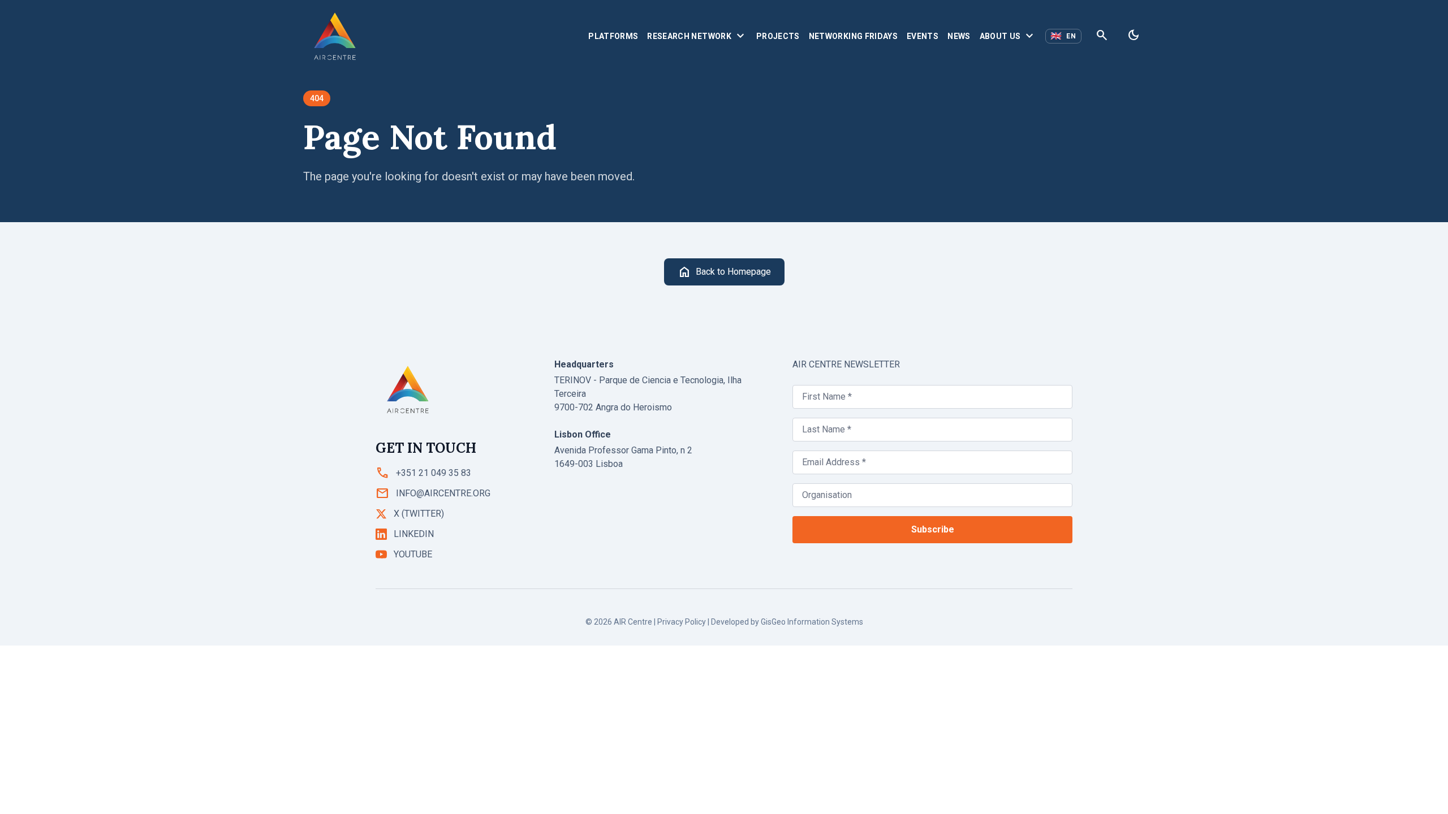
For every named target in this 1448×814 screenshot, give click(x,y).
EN (1063, 36)
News (958, 36)
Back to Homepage (724, 272)
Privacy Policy (681, 621)
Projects (778, 36)
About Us (1008, 36)
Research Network (697, 36)
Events (922, 36)
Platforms (613, 36)
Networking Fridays (853, 36)
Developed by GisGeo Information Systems (787, 621)
